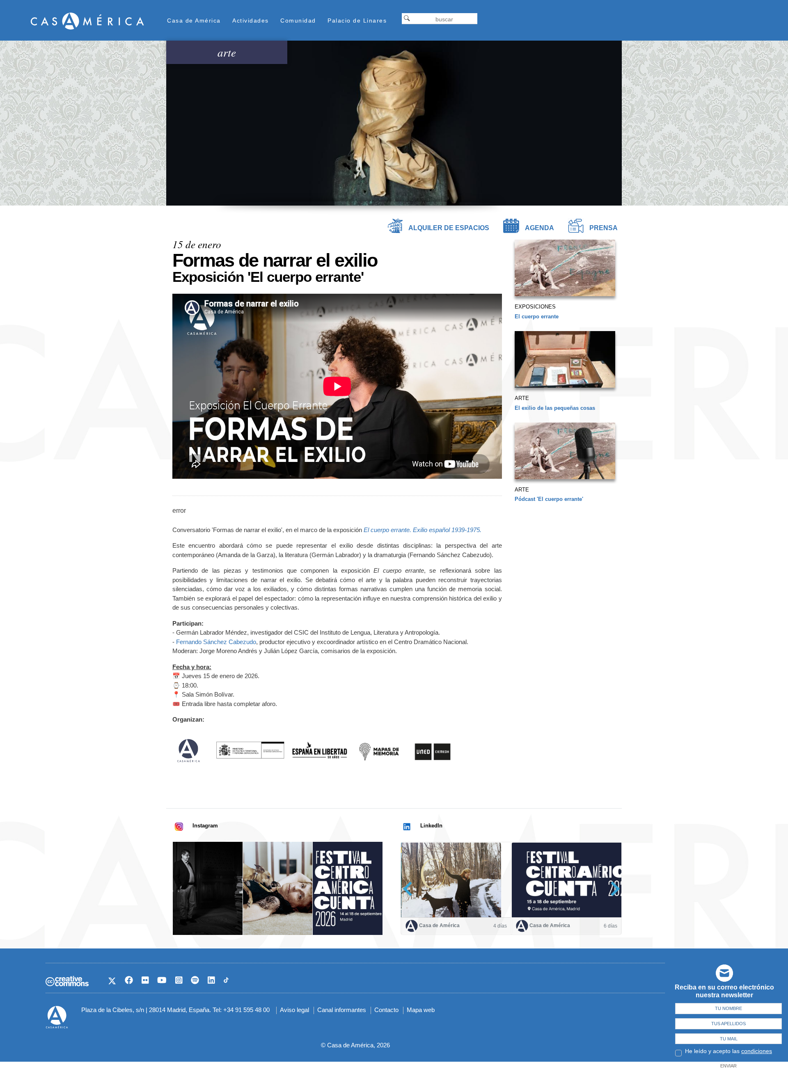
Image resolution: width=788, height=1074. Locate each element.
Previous (410, 889)
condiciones (756, 1051)
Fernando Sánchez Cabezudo (216, 641)
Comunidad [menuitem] (298, 20)
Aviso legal (294, 1009)
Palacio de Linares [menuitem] (357, 20)
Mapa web (421, 1009)
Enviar (728, 1065)
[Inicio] (87, 20)
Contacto (386, 1009)
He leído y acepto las (728, 1051)
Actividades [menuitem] (250, 20)
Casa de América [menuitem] (194, 20)
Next (612, 889)
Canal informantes (341, 1009)
